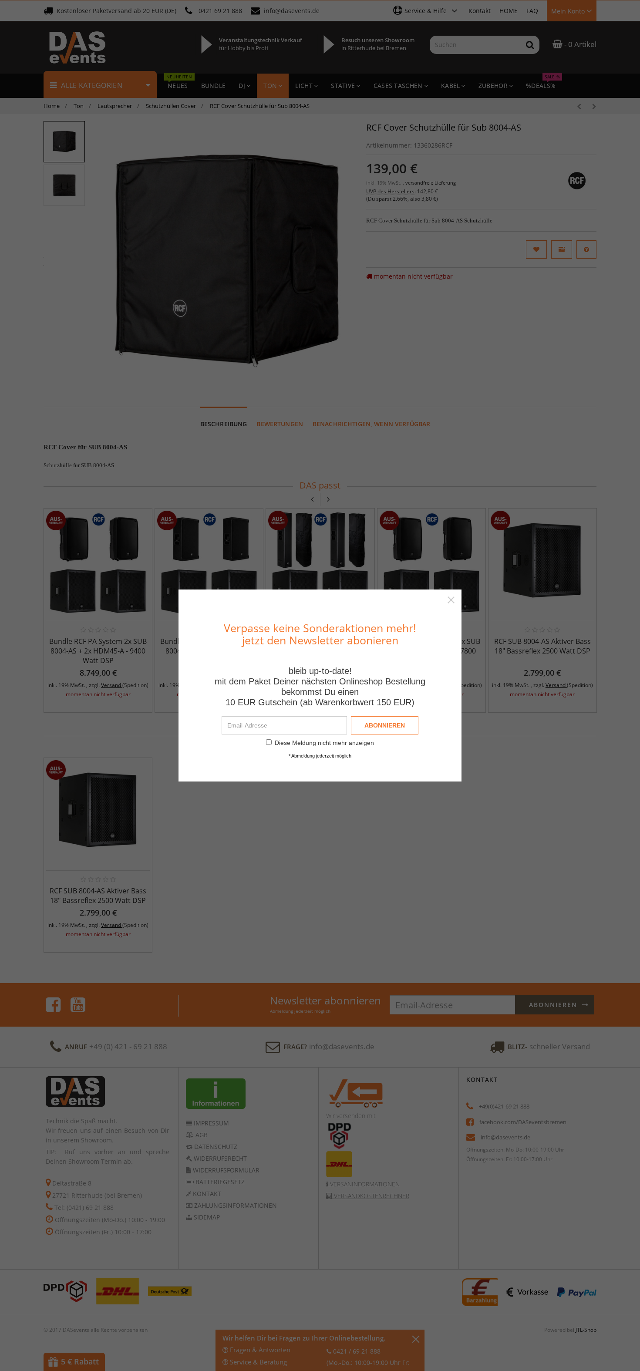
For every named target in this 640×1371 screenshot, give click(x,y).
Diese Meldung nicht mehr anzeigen (324, 742)
